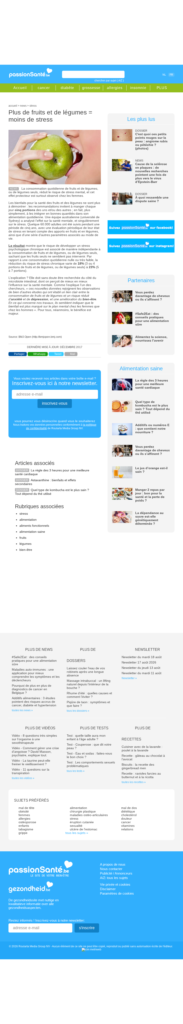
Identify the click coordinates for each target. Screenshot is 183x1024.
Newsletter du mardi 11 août (141, 673)
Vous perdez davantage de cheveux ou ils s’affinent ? (152, 295)
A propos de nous (112, 864)
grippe (23, 833)
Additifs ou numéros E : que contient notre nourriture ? (152, 428)
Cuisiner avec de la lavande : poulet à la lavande (142, 748)
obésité (24, 811)
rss (149, 74)
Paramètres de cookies (117, 893)
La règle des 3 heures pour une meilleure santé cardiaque (151, 384)
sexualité (76, 825)
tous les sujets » (76, 833)
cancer (44, 88)
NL (164, 74)
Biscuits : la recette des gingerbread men (138, 766)
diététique (128, 811)
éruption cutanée (82, 822)
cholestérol (129, 815)
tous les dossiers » (78, 710)
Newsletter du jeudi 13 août (141, 668)
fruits (22, 537)
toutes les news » (22, 710)
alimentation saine (32, 531)
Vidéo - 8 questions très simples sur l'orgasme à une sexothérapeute (34, 739)
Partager (19, 354)
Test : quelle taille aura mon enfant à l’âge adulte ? (86, 737)
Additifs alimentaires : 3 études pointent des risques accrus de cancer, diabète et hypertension (34, 701)
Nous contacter (111, 869)
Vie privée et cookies (115, 884)
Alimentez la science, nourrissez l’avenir (151, 338)
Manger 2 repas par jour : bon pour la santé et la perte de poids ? (149, 495)
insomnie (138, 88)
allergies (115, 88)
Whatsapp (39, 354)
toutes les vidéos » (23, 778)
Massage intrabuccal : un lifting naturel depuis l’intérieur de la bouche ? (88, 684)
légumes (25, 543)
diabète (67, 88)
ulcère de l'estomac (83, 829)
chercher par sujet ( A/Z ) (109, 80)
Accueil (20, 88)
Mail (72, 354)
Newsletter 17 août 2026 (139, 662)
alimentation (28, 519)
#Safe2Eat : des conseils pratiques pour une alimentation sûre (152, 319)
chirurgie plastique (83, 811)
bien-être (25, 549)
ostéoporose (27, 822)
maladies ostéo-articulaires (89, 815)
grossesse (91, 88)
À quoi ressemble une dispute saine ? (151, 199)
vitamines (128, 825)
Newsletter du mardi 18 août (142, 657)
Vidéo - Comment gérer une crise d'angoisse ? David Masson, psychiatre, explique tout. (35, 751)
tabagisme (26, 829)
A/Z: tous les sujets (114, 878)
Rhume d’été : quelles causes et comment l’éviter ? (89, 695)
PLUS (162, 88)
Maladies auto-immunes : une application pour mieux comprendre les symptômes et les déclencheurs (36, 675)
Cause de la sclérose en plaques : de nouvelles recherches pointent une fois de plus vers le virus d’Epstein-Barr (151, 173)
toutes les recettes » (134, 782)
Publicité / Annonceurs (116, 873)
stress (23, 513)
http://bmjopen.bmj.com (47, 336)
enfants (24, 825)
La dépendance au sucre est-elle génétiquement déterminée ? (149, 518)
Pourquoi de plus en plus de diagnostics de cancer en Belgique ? (31, 689)
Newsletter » (129, 678)
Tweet (57, 354)
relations (127, 829)
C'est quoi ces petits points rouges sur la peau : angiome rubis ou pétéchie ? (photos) (151, 141)
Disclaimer (108, 889)
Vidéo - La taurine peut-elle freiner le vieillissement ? (31, 762)
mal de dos (129, 808)
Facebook (143, 74)
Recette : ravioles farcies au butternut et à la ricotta (141, 775)
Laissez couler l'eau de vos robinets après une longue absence (86, 671)
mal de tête (26, 808)
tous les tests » (76, 771)
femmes (24, 815)
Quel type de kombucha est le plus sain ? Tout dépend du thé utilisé (152, 407)
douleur (126, 818)
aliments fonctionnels (34, 525)
